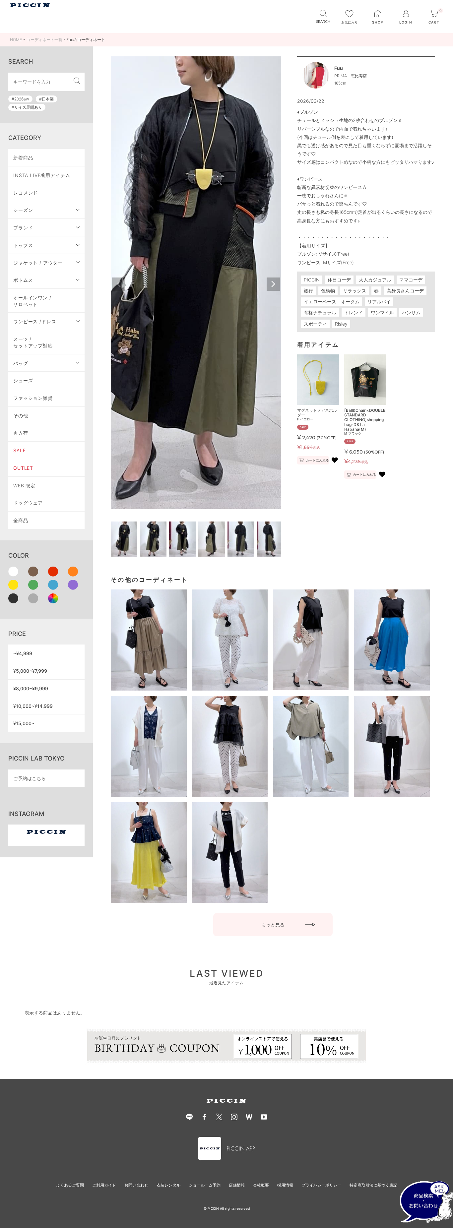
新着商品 (23, 157)
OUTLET (23, 468)
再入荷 (20, 433)
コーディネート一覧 (44, 39)
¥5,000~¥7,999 (30, 671)
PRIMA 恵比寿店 (350, 75)
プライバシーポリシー (321, 1185)
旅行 (308, 290)
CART (435, 17)
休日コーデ (339, 279)
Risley (341, 324)
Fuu (338, 68)
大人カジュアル (375, 279)
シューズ (23, 380)
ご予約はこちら (29, 778)
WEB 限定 (24, 485)
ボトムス (23, 280)
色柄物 (328, 290)
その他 (20, 415)
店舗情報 (237, 1185)
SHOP (377, 22)
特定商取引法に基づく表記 (373, 1185)
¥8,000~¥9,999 (30, 688)
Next (273, 284)
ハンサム (411, 312)
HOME (16, 39)
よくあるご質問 (70, 1185)
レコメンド (25, 193)
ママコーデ (410, 279)
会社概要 (261, 1185)
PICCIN (312, 279)
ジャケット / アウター (38, 263)
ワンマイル (382, 312)
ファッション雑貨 (33, 398)
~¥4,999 (22, 653)
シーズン (23, 210)
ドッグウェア (28, 503)
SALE (19, 450)
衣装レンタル (168, 1185)
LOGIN (405, 22)
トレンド (353, 312)
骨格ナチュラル (320, 312)
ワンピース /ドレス (34, 321)
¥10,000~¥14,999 (33, 706)
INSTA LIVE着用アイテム (41, 175)
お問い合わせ (136, 1185)
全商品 (20, 520)
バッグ (20, 363)
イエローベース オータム (331, 301)
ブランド (23, 227)
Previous (118, 284)
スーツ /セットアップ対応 (33, 342)
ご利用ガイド (104, 1185)
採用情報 (285, 1185)
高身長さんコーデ (405, 290)
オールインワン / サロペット (32, 301)
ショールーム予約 (205, 1185)
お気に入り (349, 22)
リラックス (354, 290)
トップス (23, 245)
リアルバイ (379, 301)
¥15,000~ (23, 723)
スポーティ (315, 324)
